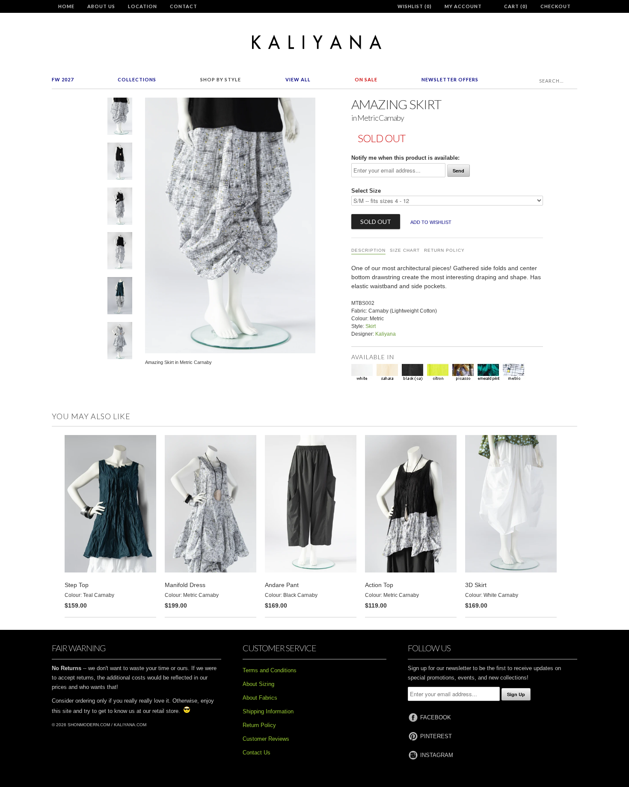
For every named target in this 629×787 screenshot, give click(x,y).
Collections (137, 79)
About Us (101, 6)
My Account (463, 6)
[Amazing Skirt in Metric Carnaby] (119, 118)
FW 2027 (63, 79)
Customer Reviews (266, 739)
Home (66, 6)
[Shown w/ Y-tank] (119, 163)
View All (298, 79)
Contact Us (256, 752)
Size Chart (405, 250)
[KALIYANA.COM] (314, 42)
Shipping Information (268, 711)
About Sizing (258, 684)
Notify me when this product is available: (405, 158)
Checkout (555, 6)
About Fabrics (260, 698)
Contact (183, 6)
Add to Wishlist (430, 222)
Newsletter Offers (449, 79)
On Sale (366, 79)
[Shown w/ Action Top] (119, 208)
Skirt (370, 326)
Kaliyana (385, 334)
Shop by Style (220, 79)
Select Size (366, 191)
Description (368, 250)
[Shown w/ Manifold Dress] (119, 342)
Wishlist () (415, 6)
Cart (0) (516, 6)
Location (142, 6)
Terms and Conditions (270, 670)
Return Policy (444, 250)
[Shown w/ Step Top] (119, 297)
